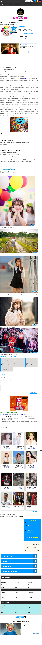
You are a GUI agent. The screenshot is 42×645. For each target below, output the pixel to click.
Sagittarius (3, 582)
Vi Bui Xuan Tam (35, 547)
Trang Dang (31, 465)
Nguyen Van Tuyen (31, 487)
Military (31, 507)
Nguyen (29, 609)
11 (33, 520)
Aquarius (30, 582)
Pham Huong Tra (13, 24)
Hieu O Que (27, 549)
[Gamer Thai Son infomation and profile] (6, 486)
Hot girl (8, 24)
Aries (16, 584)
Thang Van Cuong (31, 506)
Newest (31, 4)
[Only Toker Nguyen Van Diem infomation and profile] (6, 505)
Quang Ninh (19, 448)
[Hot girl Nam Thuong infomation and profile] (6, 444)
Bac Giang (26, 78)
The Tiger (30, 597)
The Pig (29, 594)
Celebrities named (5, 166)
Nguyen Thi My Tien (36, 550)
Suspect (31, 488)
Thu (29, 607)
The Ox (16, 597)
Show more (35, 511)
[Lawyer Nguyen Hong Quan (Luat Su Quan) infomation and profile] (18, 505)
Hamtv (16, 612)
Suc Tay (26, 547)
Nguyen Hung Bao (36, 544)
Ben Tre (6, 467)
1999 (35, 520)
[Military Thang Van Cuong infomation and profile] (31, 505)
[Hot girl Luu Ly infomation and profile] (31, 444)
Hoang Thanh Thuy (19, 446)
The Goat (16, 592)
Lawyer (19, 507)
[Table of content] (41, 450)
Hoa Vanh (19, 487)
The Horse (3, 592)
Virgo (2, 579)
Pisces (2, 584)
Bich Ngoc (19, 465)
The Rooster (3, 594)
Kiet (2, 612)
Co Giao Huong (35, 542)
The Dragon (17, 599)
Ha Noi (31, 467)
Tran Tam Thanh (35, 549)
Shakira (29, 612)
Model (24, 4)
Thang (2, 607)
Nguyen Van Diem (6, 506)
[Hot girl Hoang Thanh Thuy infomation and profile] (18, 444)
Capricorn (17, 582)
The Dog (16, 594)
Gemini (2, 587)
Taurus (29, 584)
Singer (3, 4)
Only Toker (19, 488)
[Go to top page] (41, 644)
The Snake (30, 599)
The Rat (2, 597)
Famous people (3, 24)
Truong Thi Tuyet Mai (36, 545)
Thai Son (6, 487)
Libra (16, 579)
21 (31, 520)
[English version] (40, 1)
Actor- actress (17, 4)
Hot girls (10, 4)
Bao (15, 607)
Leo (29, 587)
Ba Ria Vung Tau (19, 467)
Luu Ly (31, 446)
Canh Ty (35, 528)
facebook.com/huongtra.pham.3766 (28, 33)
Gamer (6, 488)
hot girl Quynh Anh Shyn (23, 72)
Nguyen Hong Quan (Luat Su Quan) (19, 506)
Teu (15, 609)
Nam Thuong (6, 446)
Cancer (16, 587)
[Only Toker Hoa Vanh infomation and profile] (18, 486)
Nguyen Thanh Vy (6, 465)
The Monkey (30, 592)
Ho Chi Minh (6, 448)
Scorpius (32, 530)
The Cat (2, 599)
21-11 (23, 29)
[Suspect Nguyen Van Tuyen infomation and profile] (31, 486)
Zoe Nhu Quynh (28, 542)
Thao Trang (27, 550)
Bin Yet (26, 544)
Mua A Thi (26, 545)
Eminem (2, 609)
